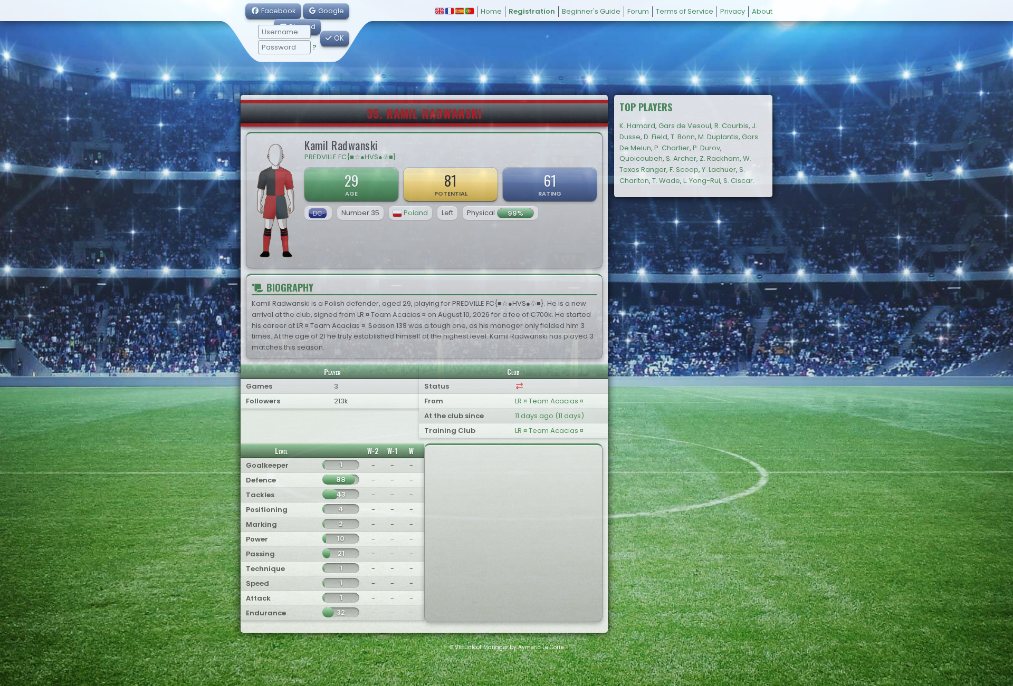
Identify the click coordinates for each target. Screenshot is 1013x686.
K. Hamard (637, 126)
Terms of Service (684, 11)
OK (338, 38)
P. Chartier (672, 148)
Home (491, 11)
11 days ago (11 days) (549, 416)
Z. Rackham (720, 158)
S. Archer (681, 158)
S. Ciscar (738, 181)
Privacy (732, 11)
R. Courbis (731, 126)
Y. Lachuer (719, 170)
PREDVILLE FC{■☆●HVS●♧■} (350, 157)
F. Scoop (684, 170)
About (762, 11)
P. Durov (706, 148)
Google (330, 11)
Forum (638, 11)
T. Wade (666, 181)
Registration (532, 11)
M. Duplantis (718, 137)
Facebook (278, 11)
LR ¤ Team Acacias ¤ (549, 401)
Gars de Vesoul (684, 126)
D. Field (655, 137)
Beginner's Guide (591, 11)
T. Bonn (683, 137)
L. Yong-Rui (701, 181)
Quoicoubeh (641, 158)
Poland (416, 213)
